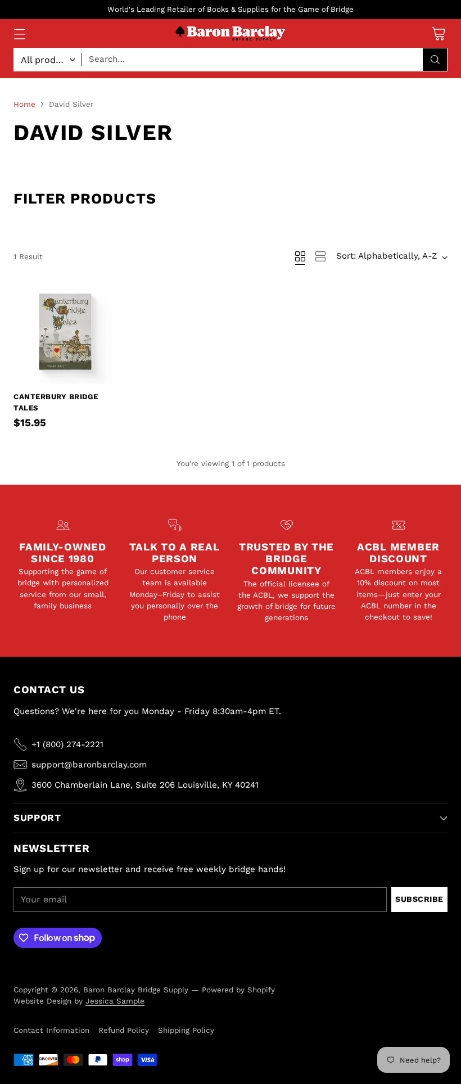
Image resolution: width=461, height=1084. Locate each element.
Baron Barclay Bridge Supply (135, 989)
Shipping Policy (186, 1030)
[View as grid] (300, 256)
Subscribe (419, 899)
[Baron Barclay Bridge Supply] (230, 33)
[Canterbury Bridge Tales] (65, 333)
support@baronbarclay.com (89, 765)
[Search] (435, 59)
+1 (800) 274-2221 (67, 744)
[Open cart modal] (438, 33)
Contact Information (51, 1030)
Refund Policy (123, 1030)
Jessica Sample (114, 1000)
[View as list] (320, 256)
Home (24, 104)
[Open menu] (19, 33)
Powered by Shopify (238, 989)
